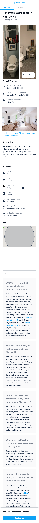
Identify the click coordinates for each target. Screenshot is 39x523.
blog (26, 493)
